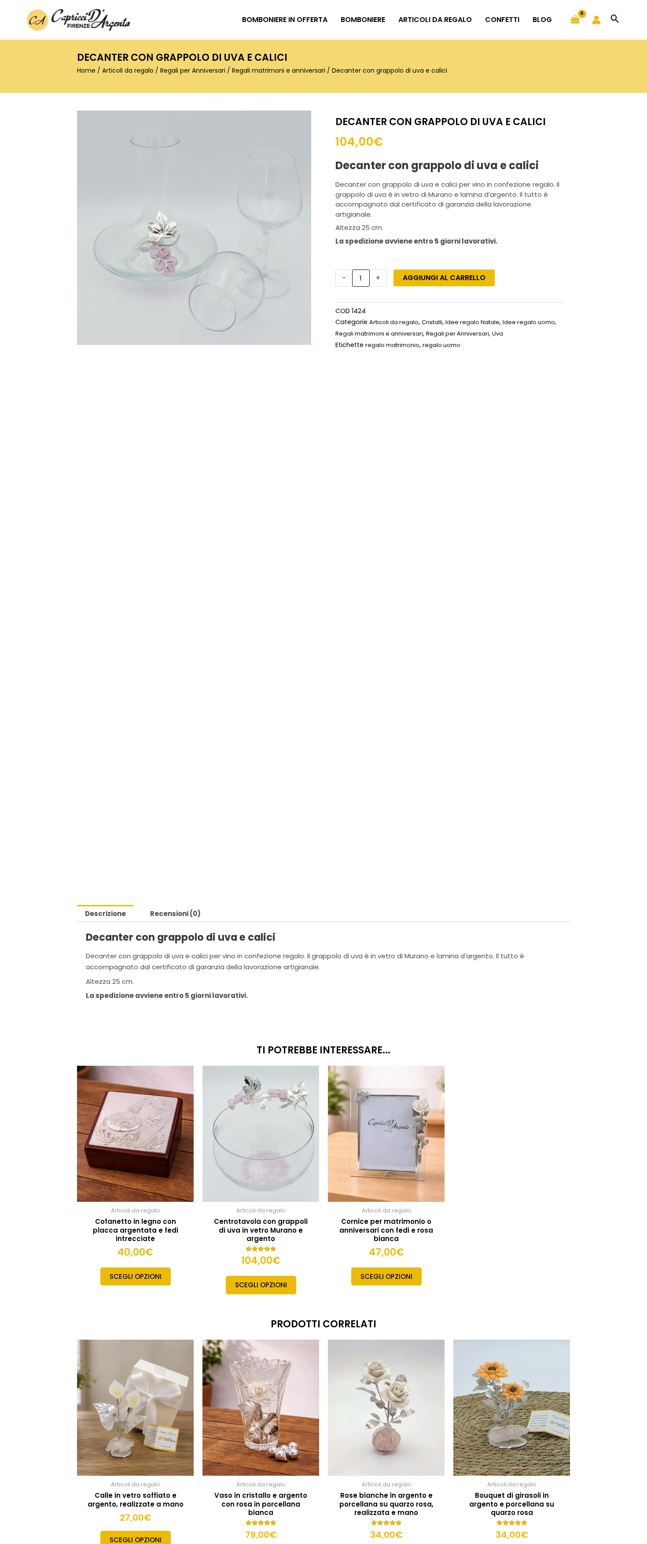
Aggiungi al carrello (444, 278)
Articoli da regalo (128, 70)
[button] (615, 19)
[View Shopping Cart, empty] (575, 19)
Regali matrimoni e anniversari (278, 70)
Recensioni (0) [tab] (175, 913)
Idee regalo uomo (529, 322)
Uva (497, 333)
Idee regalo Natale (472, 322)
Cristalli (432, 322)
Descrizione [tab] (105, 913)
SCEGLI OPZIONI (136, 1276)
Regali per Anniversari (192, 70)
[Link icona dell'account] (596, 19)
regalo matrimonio (392, 345)
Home (86, 70)
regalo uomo (441, 345)
